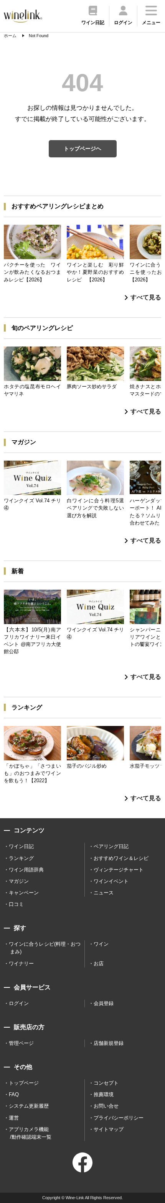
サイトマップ (109, 1129)
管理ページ (21, 1043)
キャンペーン (24, 893)
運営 (14, 1118)
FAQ (14, 1094)
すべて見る (145, 297)
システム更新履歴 (29, 1106)
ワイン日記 (21, 846)
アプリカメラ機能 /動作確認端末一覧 (30, 1133)
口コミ (16, 904)
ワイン (101, 944)
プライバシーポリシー (119, 1118)
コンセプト (106, 1083)
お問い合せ (106, 1106)
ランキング (21, 858)
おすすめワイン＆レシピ (121, 858)
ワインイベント (111, 881)
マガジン (19, 881)
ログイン (19, 1003)
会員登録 (104, 1003)
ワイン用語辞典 (26, 870)
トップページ (24, 1083)
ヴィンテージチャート (119, 870)
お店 (99, 963)
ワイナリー (21, 963)
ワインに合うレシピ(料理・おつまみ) (45, 948)
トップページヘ (82, 148)
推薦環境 (104, 1094)
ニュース (104, 893)
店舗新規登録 (109, 1043)
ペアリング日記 (111, 846)
